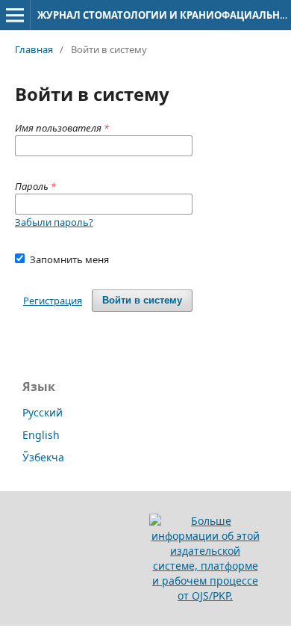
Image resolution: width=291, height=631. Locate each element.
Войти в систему (142, 300)
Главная (34, 49)
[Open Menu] (15, 15)
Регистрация (52, 300)
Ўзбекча (43, 457)
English (41, 435)
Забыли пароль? (54, 222)
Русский (42, 412)
